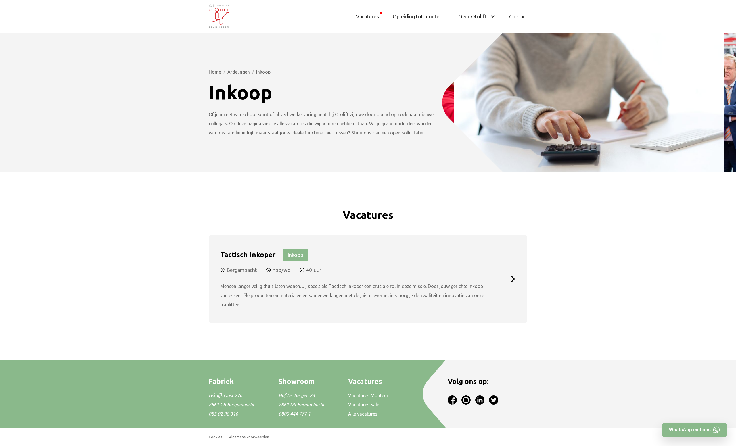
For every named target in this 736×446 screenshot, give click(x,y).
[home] (219, 16)
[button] (476, 16)
